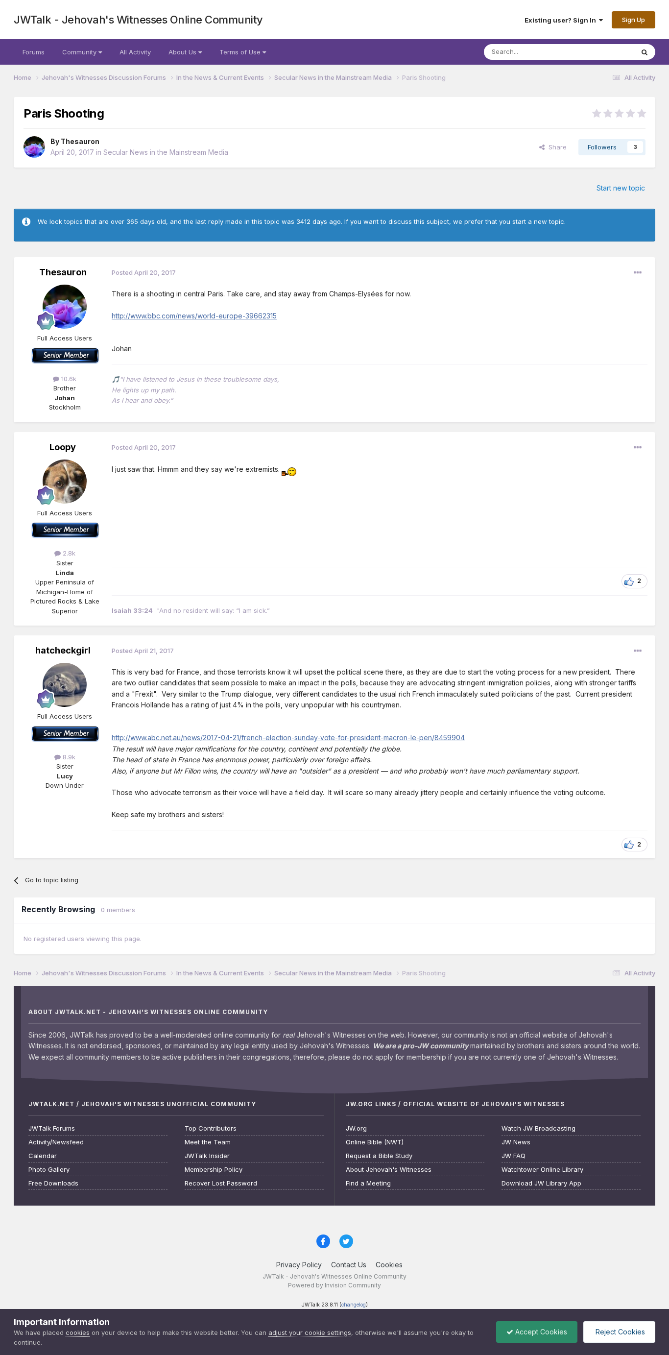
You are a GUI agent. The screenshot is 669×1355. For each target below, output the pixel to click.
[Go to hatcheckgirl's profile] (65, 685)
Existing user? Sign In (562, 20)
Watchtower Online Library (542, 1169)
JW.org (356, 1128)
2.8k (68, 553)
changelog (353, 1305)
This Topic (605, 51)
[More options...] (637, 273)
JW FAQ (514, 1156)
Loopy (62, 447)
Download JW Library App (541, 1183)
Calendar (42, 1156)
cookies (78, 1332)
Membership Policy (213, 1169)
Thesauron (80, 141)
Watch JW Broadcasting (538, 1128)
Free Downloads (53, 1183)
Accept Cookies (540, 1332)
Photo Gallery (49, 1169)
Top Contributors (211, 1128)
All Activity (135, 52)
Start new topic (621, 188)
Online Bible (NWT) (375, 1142)
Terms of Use (241, 52)
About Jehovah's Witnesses (388, 1169)
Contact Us (348, 1264)
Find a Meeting (368, 1183)
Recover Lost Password (221, 1183)
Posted (144, 272)
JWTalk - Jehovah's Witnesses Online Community (138, 19)
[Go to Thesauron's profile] (34, 147)
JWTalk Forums (51, 1128)
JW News (516, 1142)
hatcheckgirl (63, 650)
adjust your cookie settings (309, 1332)
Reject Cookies (619, 1332)
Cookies (389, 1264)
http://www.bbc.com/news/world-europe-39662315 (194, 316)
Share (556, 147)
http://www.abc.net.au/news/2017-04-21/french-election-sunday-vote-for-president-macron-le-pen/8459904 (288, 737)
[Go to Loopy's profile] (65, 482)
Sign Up (633, 20)
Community (80, 52)
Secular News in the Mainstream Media (165, 152)
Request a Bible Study (379, 1156)
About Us (183, 52)
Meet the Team (208, 1142)
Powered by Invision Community (334, 1285)
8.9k (68, 757)
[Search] (644, 52)
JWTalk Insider (207, 1156)
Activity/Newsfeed (56, 1142)
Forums (34, 52)
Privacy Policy (299, 1264)
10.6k (67, 379)
